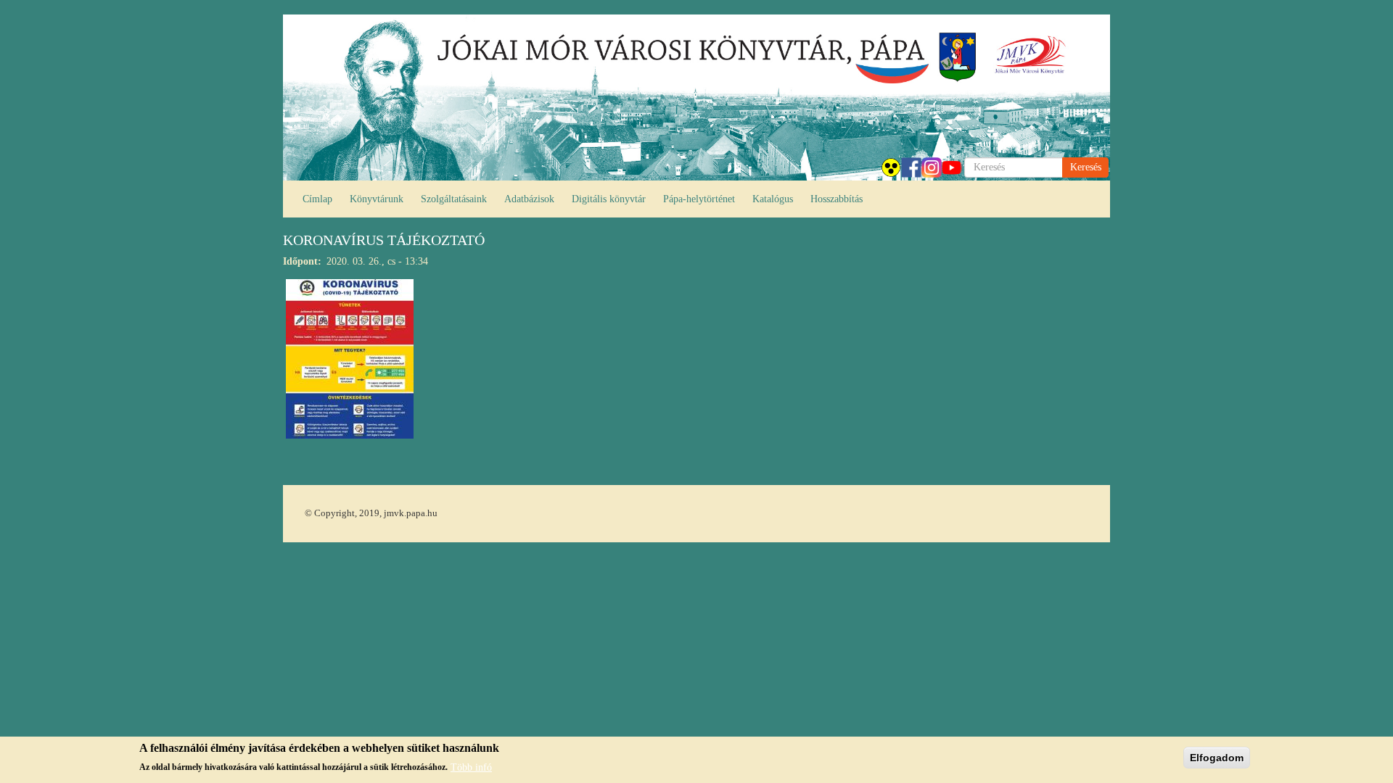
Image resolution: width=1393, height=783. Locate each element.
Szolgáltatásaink (454, 199)
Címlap (317, 199)
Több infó (471, 766)
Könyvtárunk (376, 199)
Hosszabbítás (836, 199)
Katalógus (772, 199)
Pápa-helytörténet (699, 199)
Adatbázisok (529, 199)
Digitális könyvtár (609, 199)
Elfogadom (1217, 757)
